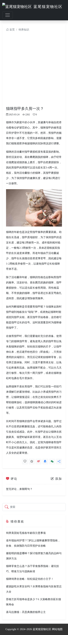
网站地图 (57, 629)
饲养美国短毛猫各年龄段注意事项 (26, 533)
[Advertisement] (34, 70)
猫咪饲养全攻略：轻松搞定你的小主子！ (30, 579)
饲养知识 (24, 29)
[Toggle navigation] (7, 15)
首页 (12, 29)
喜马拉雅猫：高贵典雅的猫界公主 (26, 612)
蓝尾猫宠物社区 (42, 629)
